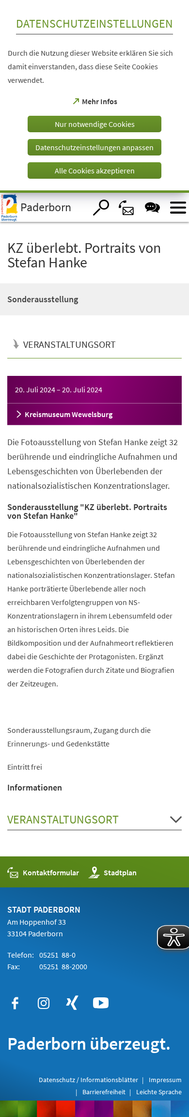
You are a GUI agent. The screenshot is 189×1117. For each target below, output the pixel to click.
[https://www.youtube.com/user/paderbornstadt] (101, 1003)
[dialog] (94, 96)
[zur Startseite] (43, 207)
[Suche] (101, 207)
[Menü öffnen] (178, 207)
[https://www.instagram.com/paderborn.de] (43, 1003)
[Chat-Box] (152, 207)
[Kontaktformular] (127, 207)
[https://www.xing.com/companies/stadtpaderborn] (72, 1003)
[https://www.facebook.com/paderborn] (15, 1003)
